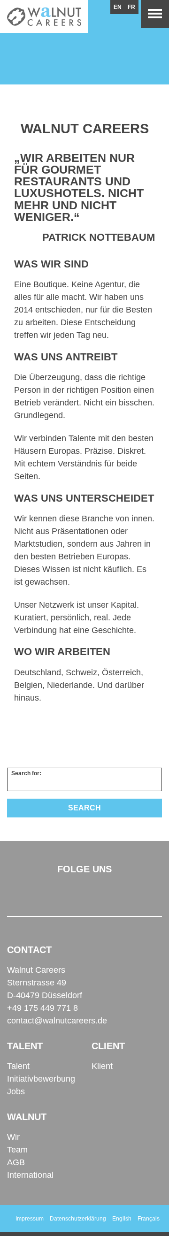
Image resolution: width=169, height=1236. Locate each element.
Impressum (29, 1218)
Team (17, 1149)
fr (131, 7)
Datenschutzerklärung (78, 1218)
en (118, 7)
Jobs (16, 1091)
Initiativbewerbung (41, 1078)
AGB (16, 1162)
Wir (13, 1137)
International (30, 1175)
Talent (18, 1066)
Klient (102, 1066)
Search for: (26, 773)
